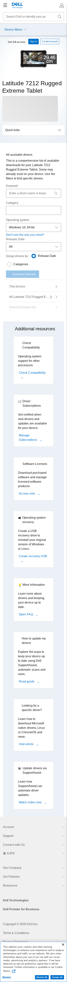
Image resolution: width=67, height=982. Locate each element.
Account (8, 827)
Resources (10, 885)
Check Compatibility (32, 372)
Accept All (57, 977)
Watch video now (30, 802)
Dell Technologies (15, 900)
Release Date (47, 255)
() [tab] (35, 296)
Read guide (27, 681)
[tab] (33, 286)
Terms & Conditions (16, 933)
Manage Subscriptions (28, 437)
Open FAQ (26, 614)
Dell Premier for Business (21, 909)
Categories (20, 264)
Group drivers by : (17, 256)
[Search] (56, 193)
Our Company (12, 867)
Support (8, 835)
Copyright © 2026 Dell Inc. (20, 924)
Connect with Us (14, 844)
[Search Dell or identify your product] (60, 16)
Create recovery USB (33, 556)
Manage (6, 977)
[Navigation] (5, 5)
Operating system (17, 219)
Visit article (26, 744)
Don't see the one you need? (25, 234)
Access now (27, 493)
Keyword (12, 185)
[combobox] (33, 16)
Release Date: (15, 239)
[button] (61, 5)
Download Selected (24, 274)
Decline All (41, 977)
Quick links (12, 130)
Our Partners (11, 876)
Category (12, 202)
